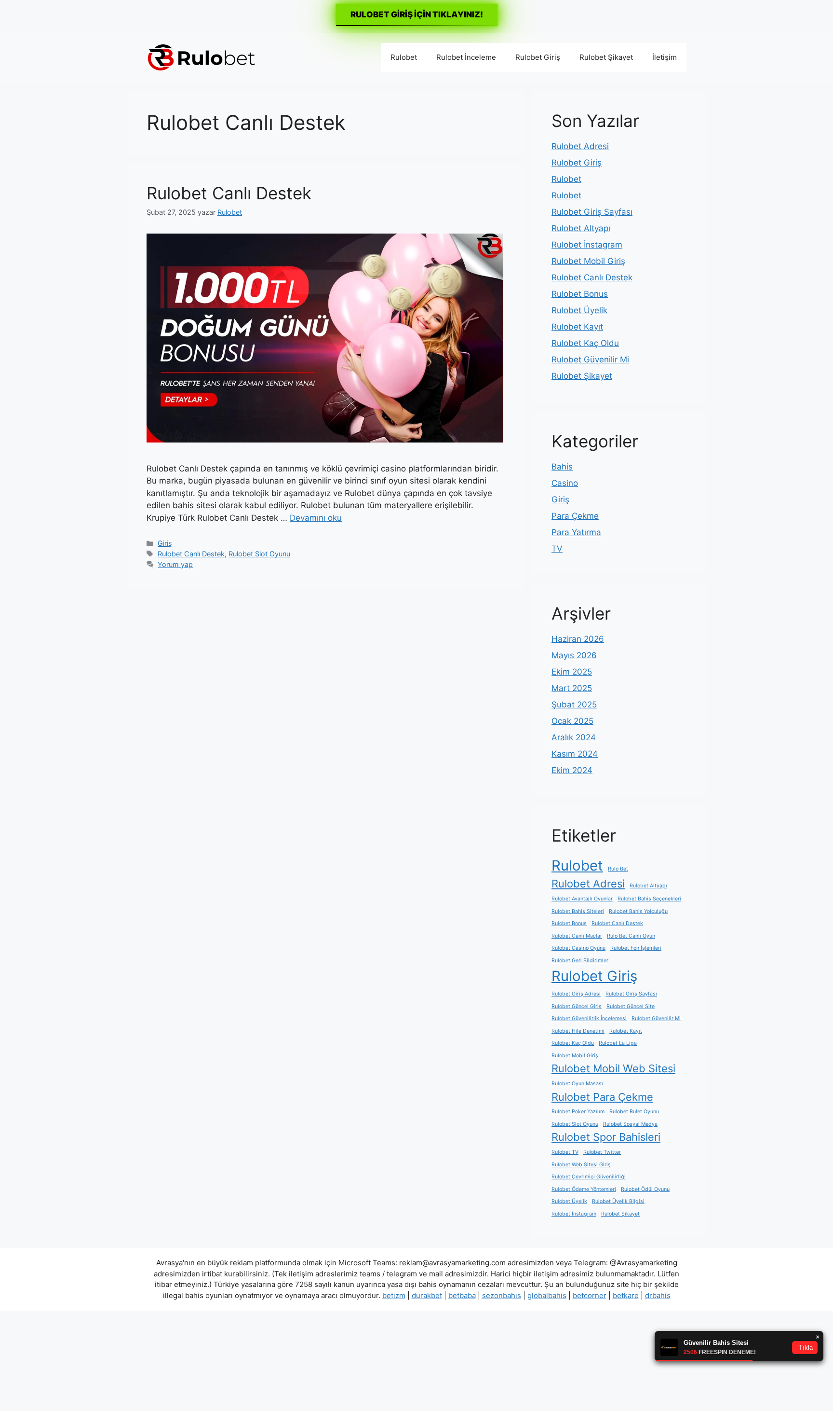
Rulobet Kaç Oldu (585, 343)
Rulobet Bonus (579, 294)
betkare (626, 1295)
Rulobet (403, 57)
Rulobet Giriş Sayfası (591, 212)
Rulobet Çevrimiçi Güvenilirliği (588, 1177)
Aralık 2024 (573, 737)
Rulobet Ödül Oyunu (645, 1189)
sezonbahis (501, 1295)
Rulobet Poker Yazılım (578, 1111)
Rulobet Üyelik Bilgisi (618, 1201)
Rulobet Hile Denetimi (578, 1031)
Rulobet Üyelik (579, 310)
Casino (564, 483)
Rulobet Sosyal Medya (630, 1124)
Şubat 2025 (574, 704)
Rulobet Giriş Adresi (576, 994)
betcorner (589, 1295)
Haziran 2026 (577, 639)
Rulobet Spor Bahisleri (605, 1137)
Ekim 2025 (571, 672)
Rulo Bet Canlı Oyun (631, 936)
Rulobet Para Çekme (602, 1097)
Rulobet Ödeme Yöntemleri (583, 1189)
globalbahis (546, 1295)
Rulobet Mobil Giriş (588, 261)
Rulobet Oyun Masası (577, 1083)
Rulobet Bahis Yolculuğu (638, 911)
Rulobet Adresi (580, 146)
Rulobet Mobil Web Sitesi (613, 1068)
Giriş (165, 543)
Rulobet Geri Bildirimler (579, 960)
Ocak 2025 (572, 721)
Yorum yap (175, 564)
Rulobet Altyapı (580, 228)
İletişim (664, 57)
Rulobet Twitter (602, 1152)
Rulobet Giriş (537, 57)
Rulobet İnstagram (586, 244)
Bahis (562, 466)
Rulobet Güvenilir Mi (590, 359)
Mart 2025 (571, 688)
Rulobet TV (564, 1152)
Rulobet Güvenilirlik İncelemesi (589, 1018)
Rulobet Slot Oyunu (259, 554)
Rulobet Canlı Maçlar (576, 936)
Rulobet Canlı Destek (229, 193)
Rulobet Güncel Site (630, 1006)
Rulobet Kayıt (577, 327)
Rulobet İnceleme (466, 57)
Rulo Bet (618, 869)
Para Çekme (575, 516)
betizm (393, 1295)
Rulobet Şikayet (606, 57)
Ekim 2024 (571, 770)
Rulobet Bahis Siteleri (577, 911)
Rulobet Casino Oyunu (578, 948)
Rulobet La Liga (618, 1043)
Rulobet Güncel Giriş (576, 1006)
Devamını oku (316, 518)
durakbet (427, 1295)
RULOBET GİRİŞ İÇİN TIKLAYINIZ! (416, 14)
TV (557, 548)
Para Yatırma (576, 532)
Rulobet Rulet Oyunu (634, 1111)
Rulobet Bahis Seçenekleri (649, 899)
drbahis (658, 1295)
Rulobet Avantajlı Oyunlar (582, 899)
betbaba (462, 1295)
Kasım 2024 (574, 754)
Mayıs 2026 (574, 655)
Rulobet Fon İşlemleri (635, 948)
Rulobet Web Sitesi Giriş (581, 1165)
